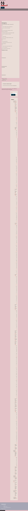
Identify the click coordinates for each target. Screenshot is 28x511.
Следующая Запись (4, 80)
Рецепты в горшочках (16, 178)
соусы (16, 271)
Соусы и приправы (16, 448)
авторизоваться (14, 85)
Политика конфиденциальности (7, 507)
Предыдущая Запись (4, 79)
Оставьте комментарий (4, 24)
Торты (16, 208)
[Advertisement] (14, 15)
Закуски (16, 274)
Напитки (16, 308)
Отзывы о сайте (5, 506)
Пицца (16, 123)
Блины (16, 113)
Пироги (16, 118)
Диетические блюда (16, 461)
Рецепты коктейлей (16, 324)
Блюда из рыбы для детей (16, 350)
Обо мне (5, 505)
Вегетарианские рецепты (16, 108)
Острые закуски (16, 299)
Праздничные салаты (16, 425)
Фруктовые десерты (16, 216)
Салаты (16, 410)
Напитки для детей (16, 384)
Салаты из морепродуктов (16, 437)
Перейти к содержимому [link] (2, 0)
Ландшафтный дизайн (16, 487)
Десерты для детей (16, 361)
